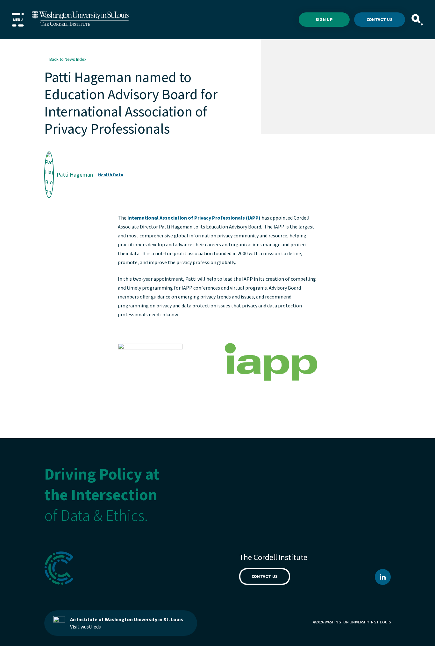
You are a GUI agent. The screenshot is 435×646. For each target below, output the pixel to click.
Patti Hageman (75, 174)
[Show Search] (417, 20)
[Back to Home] (80, 19)
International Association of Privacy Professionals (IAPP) (193, 217)
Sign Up (324, 19)
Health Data (110, 175)
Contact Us (380, 19)
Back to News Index (67, 59)
